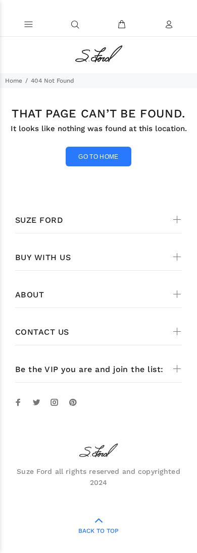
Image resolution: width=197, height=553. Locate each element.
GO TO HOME (98, 156)
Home (13, 80)
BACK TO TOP (98, 530)
